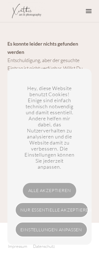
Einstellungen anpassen (51, 229)
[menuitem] (89, 11)
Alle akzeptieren (49, 190)
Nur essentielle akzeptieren (54, 210)
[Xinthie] (41, 11)
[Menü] (89, 11)
